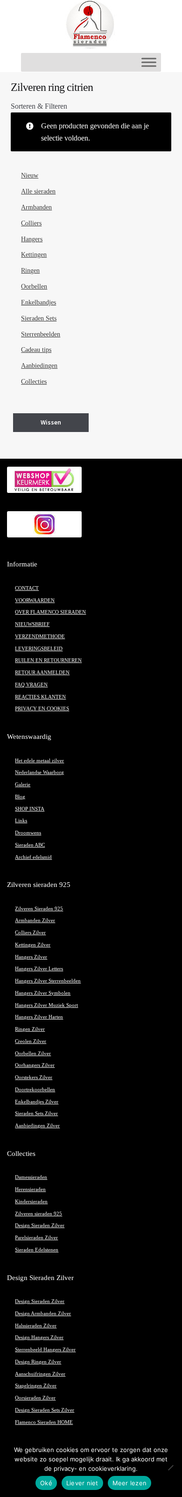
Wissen (51, 422)
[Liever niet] (170, 1467)
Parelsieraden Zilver (36, 1237)
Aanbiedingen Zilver (37, 1125)
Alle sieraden (38, 191)
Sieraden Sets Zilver (36, 1113)
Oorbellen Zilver (33, 1053)
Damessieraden (31, 1177)
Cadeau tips (36, 349)
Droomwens (28, 832)
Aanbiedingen (39, 365)
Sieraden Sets (38, 318)
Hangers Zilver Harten (39, 1017)
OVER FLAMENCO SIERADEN (50, 612)
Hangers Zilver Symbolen (42, 993)
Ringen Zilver (30, 1029)
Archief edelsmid (33, 857)
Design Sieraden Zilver (39, 1225)
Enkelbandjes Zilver (36, 1101)
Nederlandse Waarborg (39, 772)
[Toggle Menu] (148, 62)
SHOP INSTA (29, 809)
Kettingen (34, 254)
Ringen (30, 270)
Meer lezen (129, 1483)
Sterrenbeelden (40, 334)
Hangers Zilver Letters (39, 968)
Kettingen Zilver (32, 944)
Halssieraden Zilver (35, 1325)
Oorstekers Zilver (33, 1077)
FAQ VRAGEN (31, 684)
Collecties (34, 381)
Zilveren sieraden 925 (38, 1213)
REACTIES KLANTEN (40, 697)
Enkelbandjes (38, 302)
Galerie (22, 784)
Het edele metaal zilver (39, 760)
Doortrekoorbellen (35, 1089)
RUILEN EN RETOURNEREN (48, 660)
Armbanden (36, 207)
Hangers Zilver (31, 957)
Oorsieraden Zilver (35, 1397)
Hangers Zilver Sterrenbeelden (48, 980)
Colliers (31, 223)
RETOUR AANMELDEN (42, 672)
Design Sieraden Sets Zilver (44, 1410)
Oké (46, 1483)
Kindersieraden (31, 1201)
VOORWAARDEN (35, 600)
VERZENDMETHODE (40, 636)
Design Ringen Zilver (38, 1361)
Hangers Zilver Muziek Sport (46, 1005)
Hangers (31, 239)
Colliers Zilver (30, 932)
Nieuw (29, 175)
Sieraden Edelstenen (36, 1249)
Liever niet (82, 1483)
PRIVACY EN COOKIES (42, 708)
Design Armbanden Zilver (43, 1313)
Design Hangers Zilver (39, 1337)
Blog (20, 796)
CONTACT (27, 588)
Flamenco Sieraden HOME (44, 1422)
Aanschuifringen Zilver (40, 1374)
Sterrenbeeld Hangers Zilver (45, 1349)
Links (21, 820)
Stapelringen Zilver (35, 1385)
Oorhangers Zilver (35, 1065)
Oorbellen (34, 286)
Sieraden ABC (30, 845)
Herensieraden (30, 1189)
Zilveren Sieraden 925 (39, 908)
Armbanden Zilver (35, 920)
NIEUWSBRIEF (32, 624)
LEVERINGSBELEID (39, 648)
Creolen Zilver (30, 1041)
